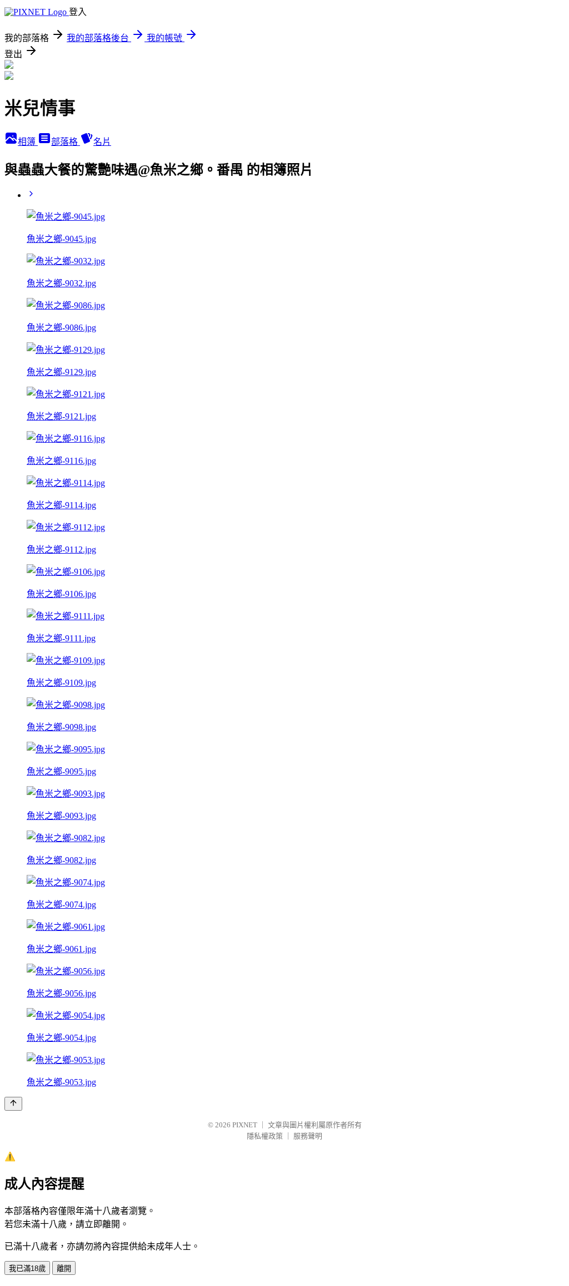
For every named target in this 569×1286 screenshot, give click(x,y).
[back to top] (13, 1104)
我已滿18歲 (27, 1268)
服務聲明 (307, 1136)
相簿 (28, 141)
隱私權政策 (265, 1136)
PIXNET (244, 1125)
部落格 (65, 141)
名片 (102, 141)
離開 (64, 1268)
